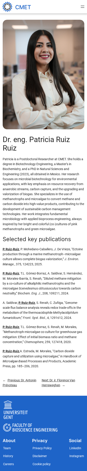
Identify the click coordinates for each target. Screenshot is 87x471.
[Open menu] (82, 6)
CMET (23, 7)
